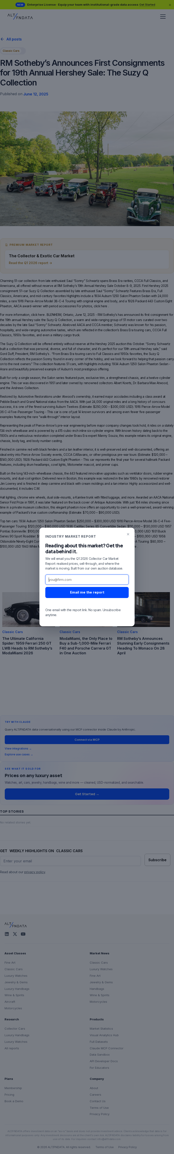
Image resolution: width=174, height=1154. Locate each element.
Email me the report (87, 592)
